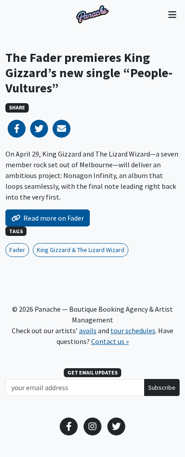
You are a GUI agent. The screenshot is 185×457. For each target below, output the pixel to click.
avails (88, 330)
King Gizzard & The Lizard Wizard (80, 250)
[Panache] (92, 14)
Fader (17, 250)
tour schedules (132, 330)
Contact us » (110, 341)
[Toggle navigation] (172, 14)
